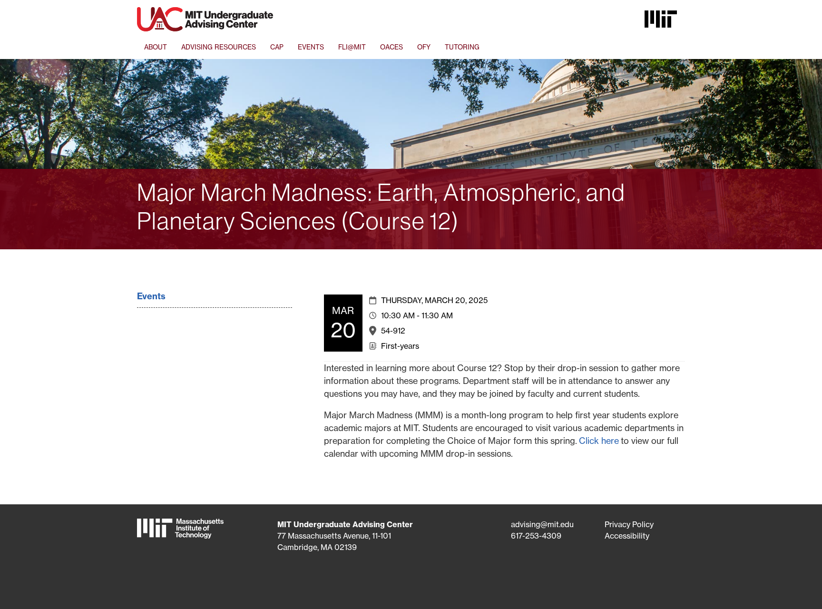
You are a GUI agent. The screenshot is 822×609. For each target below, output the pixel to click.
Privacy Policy (629, 524)
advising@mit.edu (542, 524)
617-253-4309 (536, 535)
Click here (599, 440)
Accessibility (627, 535)
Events (151, 296)
